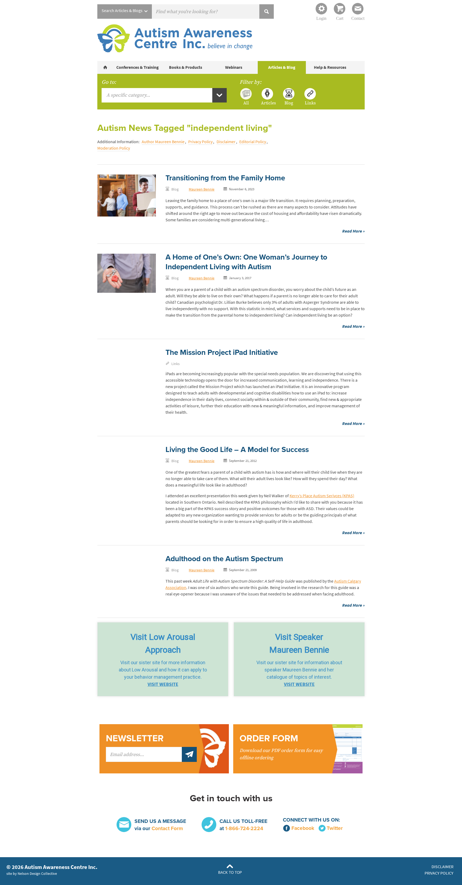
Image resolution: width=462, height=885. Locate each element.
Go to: (109, 82)
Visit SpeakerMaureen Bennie (299, 643)
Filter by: (250, 82)
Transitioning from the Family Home (225, 178)
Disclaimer (226, 142)
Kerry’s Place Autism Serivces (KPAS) (322, 496)
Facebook (302, 828)
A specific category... (128, 95)
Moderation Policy (113, 148)
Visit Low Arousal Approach (162, 643)
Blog (288, 102)
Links (310, 102)
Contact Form (167, 828)
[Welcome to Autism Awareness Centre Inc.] (105, 67)
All (246, 102)
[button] (163, 659)
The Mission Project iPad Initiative (221, 352)
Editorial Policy (252, 142)
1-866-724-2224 (244, 828)
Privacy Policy (200, 142)
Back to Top (230, 873)
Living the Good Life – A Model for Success (237, 449)
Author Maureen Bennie (163, 142)
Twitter (335, 828)
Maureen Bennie (201, 189)
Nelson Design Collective (37, 873)
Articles (267, 102)
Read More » (353, 231)
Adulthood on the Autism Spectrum (224, 558)
